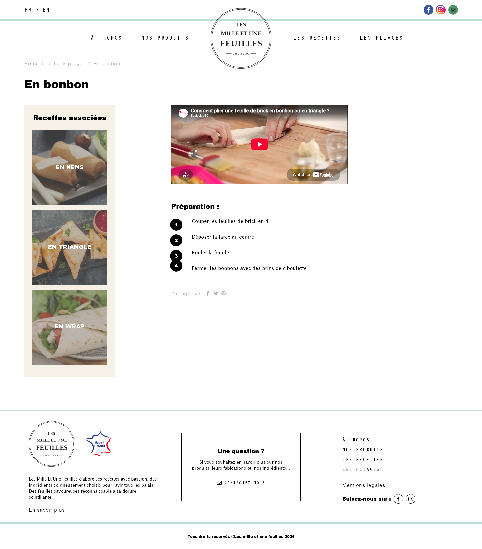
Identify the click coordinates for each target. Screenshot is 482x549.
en (46, 11)
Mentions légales (364, 485)
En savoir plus (47, 510)
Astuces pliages (66, 63)
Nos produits (165, 38)
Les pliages (381, 38)
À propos (107, 38)
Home (31, 63)
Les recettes (317, 38)
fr (28, 11)
